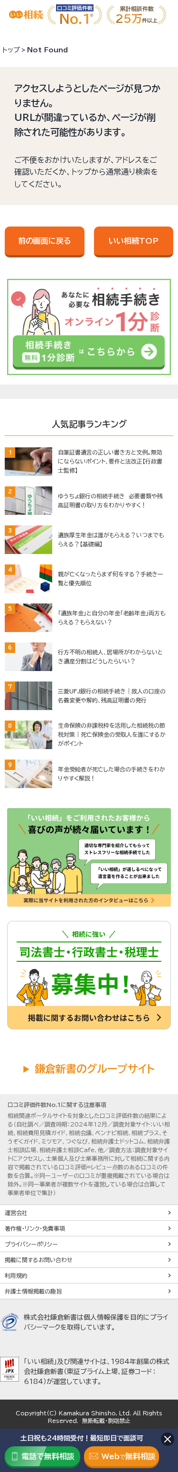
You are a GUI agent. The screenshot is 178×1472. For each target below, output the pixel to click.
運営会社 (16, 1212)
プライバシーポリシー (31, 1244)
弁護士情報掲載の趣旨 (33, 1291)
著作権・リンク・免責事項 (35, 1228)
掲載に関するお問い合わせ (39, 1260)
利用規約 (16, 1275)
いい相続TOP (134, 241)
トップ (11, 50)
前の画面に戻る (44, 241)
